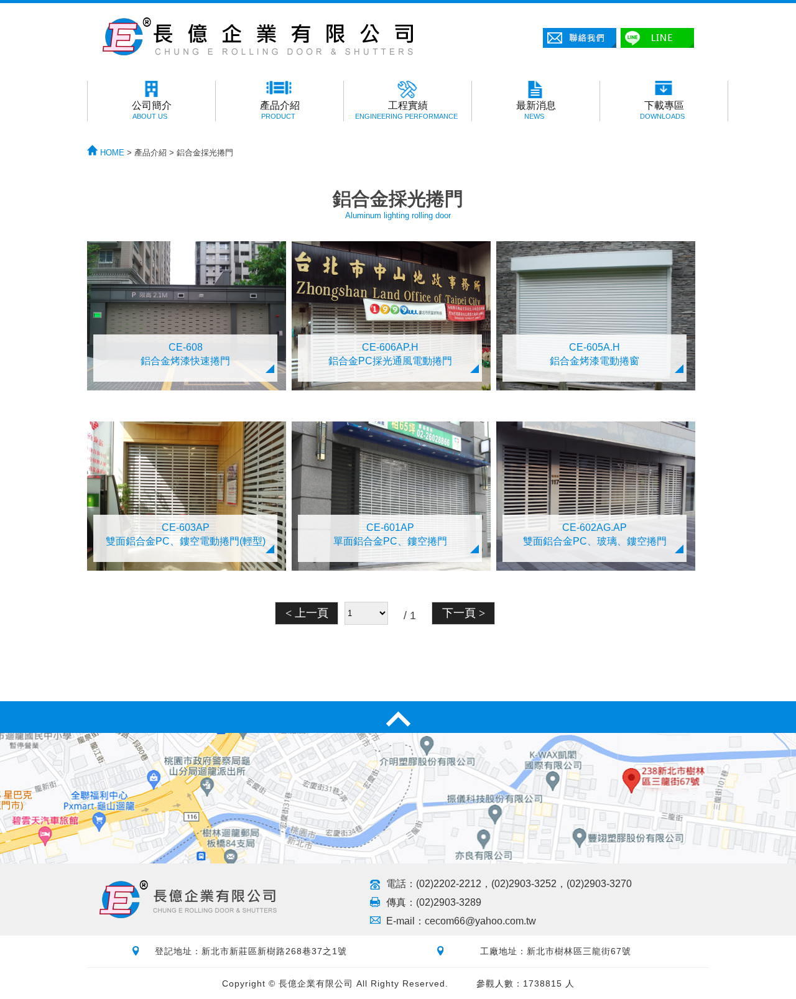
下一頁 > (463, 613)
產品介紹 (280, 110)
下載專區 (662, 110)
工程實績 (406, 110)
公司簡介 (152, 110)
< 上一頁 (306, 613)
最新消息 (536, 110)
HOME (111, 152)
